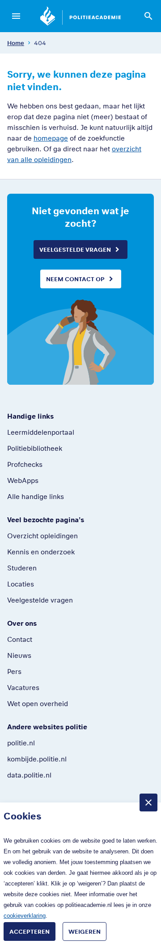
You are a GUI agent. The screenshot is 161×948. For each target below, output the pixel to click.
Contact (19, 639)
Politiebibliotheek (34, 448)
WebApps (22, 480)
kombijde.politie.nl (37, 758)
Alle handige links (35, 496)
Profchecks (24, 464)
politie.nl (21, 742)
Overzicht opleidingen (42, 535)
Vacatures (23, 687)
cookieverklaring (25, 915)
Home (15, 42)
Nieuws (19, 655)
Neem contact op (75, 279)
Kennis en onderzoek (41, 551)
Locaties (20, 583)
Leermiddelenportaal (40, 432)
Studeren (22, 567)
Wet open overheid (37, 703)
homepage (51, 137)
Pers (14, 671)
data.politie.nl (29, 774)
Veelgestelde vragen (75, 249)
